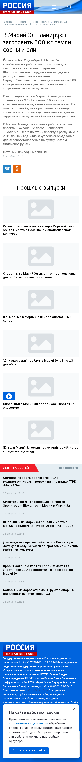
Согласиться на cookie (29, 750)
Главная (8, 22)
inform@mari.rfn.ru (37, 690)
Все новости (68, 468)
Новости (22, 22)
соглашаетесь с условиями (28, 723)
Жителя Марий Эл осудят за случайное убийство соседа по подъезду (41, 449)
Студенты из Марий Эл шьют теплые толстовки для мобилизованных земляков (40, 275)
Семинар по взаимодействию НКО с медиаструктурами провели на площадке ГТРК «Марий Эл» (39, 482)
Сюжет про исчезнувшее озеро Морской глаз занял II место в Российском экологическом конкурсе (38, 230)
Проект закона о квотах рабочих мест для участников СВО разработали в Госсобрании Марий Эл (38, 570)
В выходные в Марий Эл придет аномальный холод (37, 319)
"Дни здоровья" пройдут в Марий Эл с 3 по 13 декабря (38, 362)
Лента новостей (40, 22)
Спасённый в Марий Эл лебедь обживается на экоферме (39, 406)
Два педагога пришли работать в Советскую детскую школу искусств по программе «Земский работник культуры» (41, 546)
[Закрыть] (74, 708)
